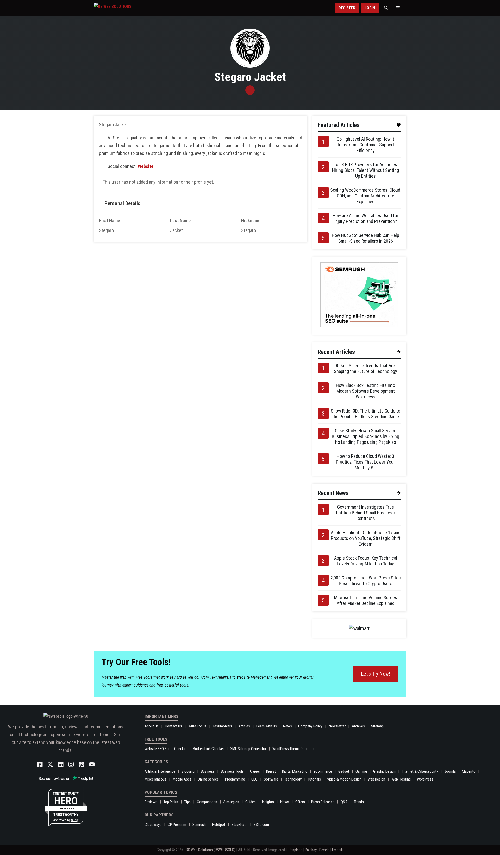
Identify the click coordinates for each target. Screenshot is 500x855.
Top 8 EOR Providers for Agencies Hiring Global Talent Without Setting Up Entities (365, 170)
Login (370, 7)
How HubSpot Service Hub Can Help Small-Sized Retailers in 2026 (365, 238)
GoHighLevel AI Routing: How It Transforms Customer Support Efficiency (365, 144)
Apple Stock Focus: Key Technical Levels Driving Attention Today (365, 560)
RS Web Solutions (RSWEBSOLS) (210, 849)
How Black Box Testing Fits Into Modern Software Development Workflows (365, 391)
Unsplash (295, 849)
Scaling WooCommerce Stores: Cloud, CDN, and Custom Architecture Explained (365, 195)
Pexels (324, 849)
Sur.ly (74, 820)
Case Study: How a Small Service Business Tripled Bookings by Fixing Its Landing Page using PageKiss (365, 436)
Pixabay (311, 849)
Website (145, 166)
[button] (386, 8)
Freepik (337, 849)
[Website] (250, 90)
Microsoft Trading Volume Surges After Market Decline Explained (365, 600)
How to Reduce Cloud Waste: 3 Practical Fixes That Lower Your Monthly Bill (365, 461)
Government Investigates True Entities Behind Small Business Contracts (365, 512)
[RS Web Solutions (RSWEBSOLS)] (123, 8)
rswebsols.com (66, 808)
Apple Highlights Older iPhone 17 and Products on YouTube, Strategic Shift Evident (366, 538)
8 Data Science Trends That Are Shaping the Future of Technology (365, 368)
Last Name (180, 220)
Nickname (250, 220)
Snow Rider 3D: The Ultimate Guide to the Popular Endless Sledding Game (365, 413)
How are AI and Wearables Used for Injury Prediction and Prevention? (365, 218)
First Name (109, 220)
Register (347, 7)
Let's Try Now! (375, 674)
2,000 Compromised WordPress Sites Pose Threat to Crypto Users (365, 580)
